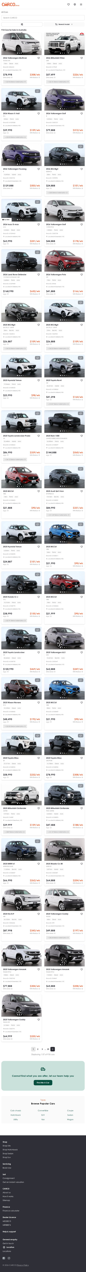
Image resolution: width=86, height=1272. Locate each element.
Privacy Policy (23, 1265)
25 (48, 1049)
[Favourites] (68, 4)
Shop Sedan (8, 1153)
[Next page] (52, 1049)
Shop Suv (7, 1157)
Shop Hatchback (10, 1150)
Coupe (70, 1110)
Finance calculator (11, 1211)
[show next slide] (38, 45)
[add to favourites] (39, 58)
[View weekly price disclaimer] (39, 77)
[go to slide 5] (25, 53)
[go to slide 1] (17, 53)
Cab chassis (15, 1110)
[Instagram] (9, 1258)
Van (43, 1119)
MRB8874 (7, 1225)
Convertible (43, 1110)
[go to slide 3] (21, 53)
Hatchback (16, 1115)
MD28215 (7, 1221)
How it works (8, 1196)
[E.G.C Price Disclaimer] (8, 133)
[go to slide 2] (19, 53)
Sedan (70, 1115)
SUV (43, 1115)
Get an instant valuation (13, 1182)
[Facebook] (4, 1258)
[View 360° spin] (37, 91)
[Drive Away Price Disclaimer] (11, 77)
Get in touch (8, 1243)
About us (7, 1192)
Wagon (70, 1119)
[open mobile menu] (81, 4)
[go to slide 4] (23, 53)
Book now (7, 1168)
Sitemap (6, 1200)
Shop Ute (7, 1146)
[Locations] (75, 4)
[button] (22, 24)
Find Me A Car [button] (43, 1083)
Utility (15, 1119)
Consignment (9, 1178)
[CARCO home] (10, 4)
